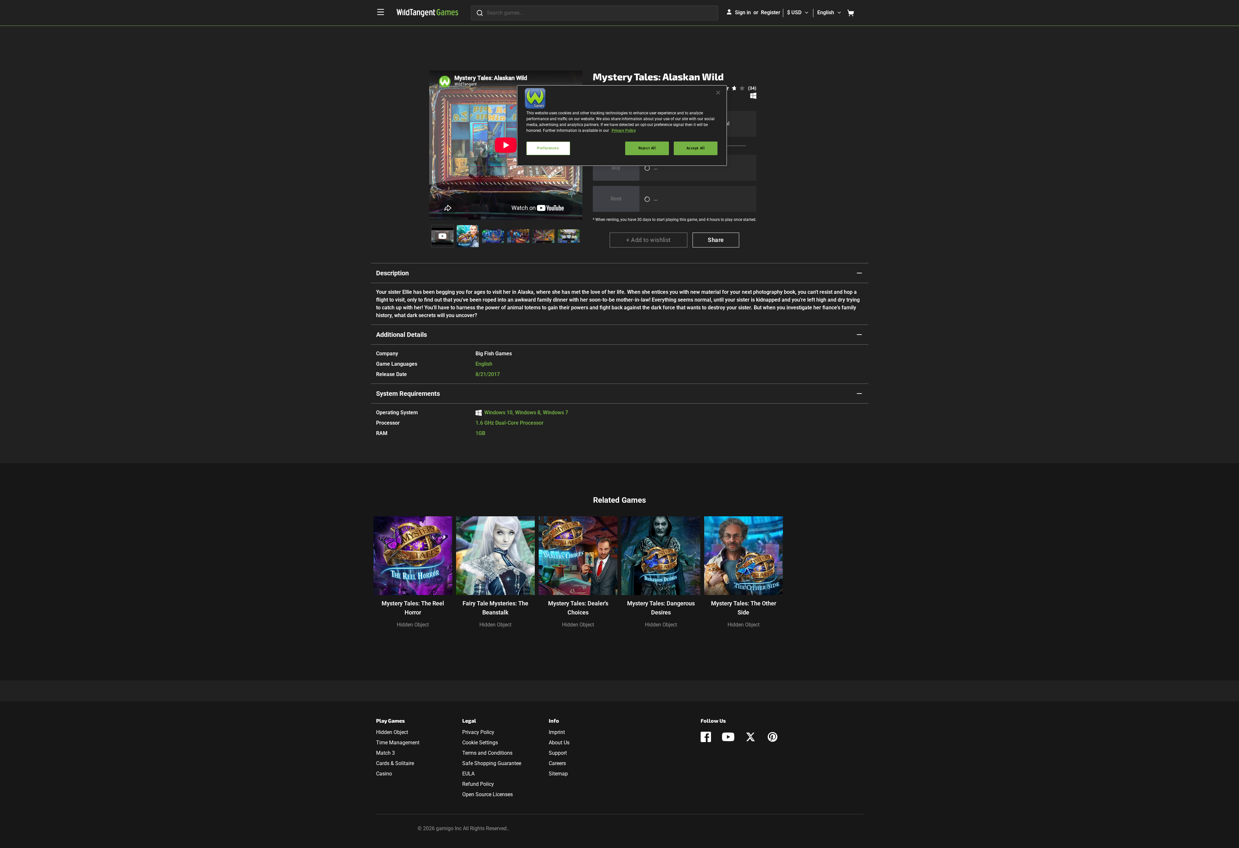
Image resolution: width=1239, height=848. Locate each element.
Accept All (695, 148)
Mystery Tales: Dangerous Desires (661, 608)
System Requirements (408, 393)
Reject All (647, 148)
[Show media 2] (467, 236)
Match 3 (385, 753)
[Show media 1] (442, 236)
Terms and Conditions (487, 753)
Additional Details (401, 334)
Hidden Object (413, 625)
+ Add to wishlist (648, 239)
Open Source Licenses (487, 794)
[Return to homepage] (427, 13)
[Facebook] (706, 737)
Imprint (557, 732)
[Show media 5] (543, 236)
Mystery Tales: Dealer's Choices (578, 608)
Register (770, 12)
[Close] (718, 93)
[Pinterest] (772, 737)
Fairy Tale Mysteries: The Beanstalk (495, 608)
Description (392, 273)
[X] (750, 737)
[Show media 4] (518, 236)
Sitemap (558, 774)
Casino (384, 774)
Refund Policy (478, 784)
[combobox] (594, 13)
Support (558, 753)
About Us (559, 742)
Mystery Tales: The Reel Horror (413, 608)
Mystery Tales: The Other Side (743, 608)
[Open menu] (380, 12)
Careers (557, 763)
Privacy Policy (478, 732)
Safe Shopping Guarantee (491, 763)
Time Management (397, 742)
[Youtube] (728, 737)
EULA (468, 774)
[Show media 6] (568, 236)
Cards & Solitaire (395, 763)
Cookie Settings (480, 742)
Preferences (548, 148)
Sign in (743, 12)
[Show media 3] (493, 236)
